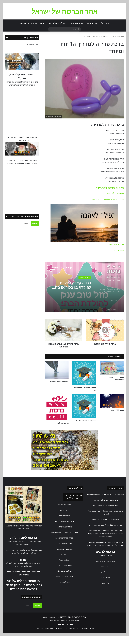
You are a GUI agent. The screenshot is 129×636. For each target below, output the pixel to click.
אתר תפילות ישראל (116, 244)
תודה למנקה (36, 572)
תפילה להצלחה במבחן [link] (64, 543)
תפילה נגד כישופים (64, 505)
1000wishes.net (117, 494)
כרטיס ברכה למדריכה (109, 188)
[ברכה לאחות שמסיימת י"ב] (84, 406)
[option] (84, 287)
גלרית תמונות (14, 553)
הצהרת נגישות (64, 624)
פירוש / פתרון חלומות (64, 566)
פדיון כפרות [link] (111, 561)
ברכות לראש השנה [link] (105, 555)
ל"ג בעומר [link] (105, 583)
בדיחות (33, 23)
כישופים (89, 545)
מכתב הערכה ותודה (34, 563)
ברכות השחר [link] (118, 511)
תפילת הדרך (113, 505)
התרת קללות (73, 498)
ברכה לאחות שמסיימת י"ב (86, 420)
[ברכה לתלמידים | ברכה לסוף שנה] (84, 373)
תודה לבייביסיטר (20, 566)
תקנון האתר (39, 628)
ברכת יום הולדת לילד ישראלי (17, 542)
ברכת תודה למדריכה (115, 193)
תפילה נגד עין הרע (99, 545)
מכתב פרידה (119, 250)
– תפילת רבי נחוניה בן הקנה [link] (64, 532)
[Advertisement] (22, 110)
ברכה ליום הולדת (35, 542)
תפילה (46, 628)
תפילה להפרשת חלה (64, 571)
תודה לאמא (22, 563)
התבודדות (64, 554)
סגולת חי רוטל (64, 560)
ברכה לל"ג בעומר (117, 410)
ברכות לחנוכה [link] (105, 567)
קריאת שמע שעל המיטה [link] (64, 549)
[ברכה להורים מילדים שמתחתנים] (112, 368)
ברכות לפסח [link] (105, 578)
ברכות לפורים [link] (105, 572)
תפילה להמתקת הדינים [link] (64, 527)
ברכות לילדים (91, 23)
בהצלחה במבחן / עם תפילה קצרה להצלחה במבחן (73, 285)
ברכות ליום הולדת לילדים (33, 550)
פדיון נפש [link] (118, 531)
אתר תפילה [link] (115, 520)
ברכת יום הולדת (17, 550)
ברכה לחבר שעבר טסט (59, 382)
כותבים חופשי (76, 23)
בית (120, 37)
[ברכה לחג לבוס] (57, 407)
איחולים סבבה (113, 37)
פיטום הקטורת (64, 510)
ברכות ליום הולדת (23, 538)
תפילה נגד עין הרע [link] (73, 495)
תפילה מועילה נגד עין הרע (15, 82)
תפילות (42, 23)
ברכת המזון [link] (114, 500)
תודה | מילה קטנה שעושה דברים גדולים (108, 199)
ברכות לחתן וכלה (61, 23)
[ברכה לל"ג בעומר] (112, 401)
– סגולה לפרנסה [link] (64, 521)
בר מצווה (24, 23)
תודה (23, 559)
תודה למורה (26, 572)
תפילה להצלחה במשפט (64, 577)
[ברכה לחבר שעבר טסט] (57, 370)
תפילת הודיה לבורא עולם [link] (64, 538)
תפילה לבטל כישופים (25, 85)
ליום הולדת (104, 23)
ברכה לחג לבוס (62, 423)
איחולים (87, 278)
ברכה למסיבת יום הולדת (23, 545)
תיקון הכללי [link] (114, 525)
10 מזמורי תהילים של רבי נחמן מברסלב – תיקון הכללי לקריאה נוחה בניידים (23, 585)
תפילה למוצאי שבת (64, 582)
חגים (49, 23)
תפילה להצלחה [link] (64, 516)
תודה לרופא (16, 572)
